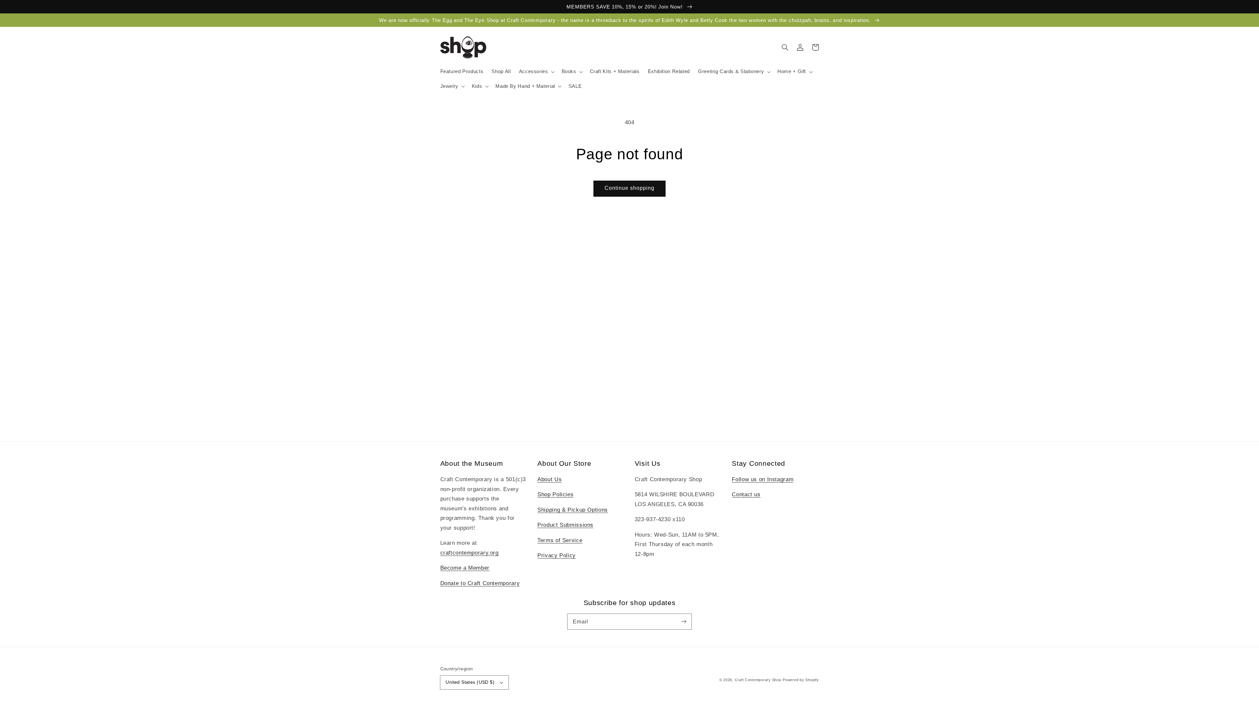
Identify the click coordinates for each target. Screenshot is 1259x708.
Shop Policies (555, 494)
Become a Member (465, 568)
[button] (536, 72)
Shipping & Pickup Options (572, 510)
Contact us (746, 494)
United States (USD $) (470, 682)
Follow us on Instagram (762, 479)
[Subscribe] (683, 621)
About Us (549, 479)
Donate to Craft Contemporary (480, 583)
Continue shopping (630, 188)
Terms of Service (559, 540)
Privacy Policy (556, 555)
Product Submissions (565, 525)
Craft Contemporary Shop (758, 680)
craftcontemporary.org (469, 553)
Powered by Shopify (801, 680)
